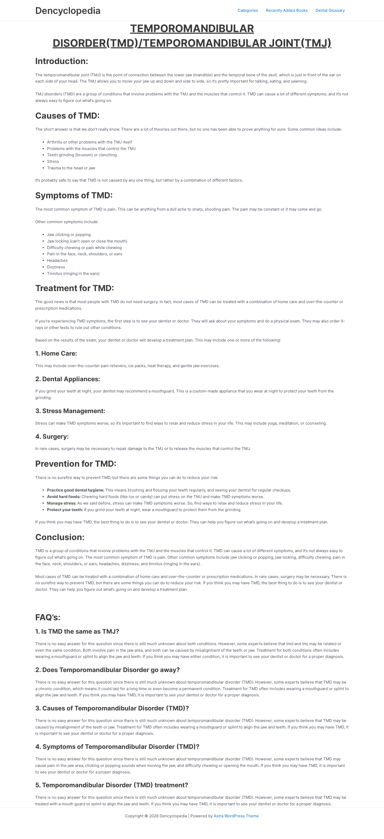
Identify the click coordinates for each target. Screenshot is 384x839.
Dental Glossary (330, 10)
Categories (248, 10)
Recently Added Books (287, 10)
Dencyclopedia (68, 10)
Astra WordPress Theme (236, 815)
